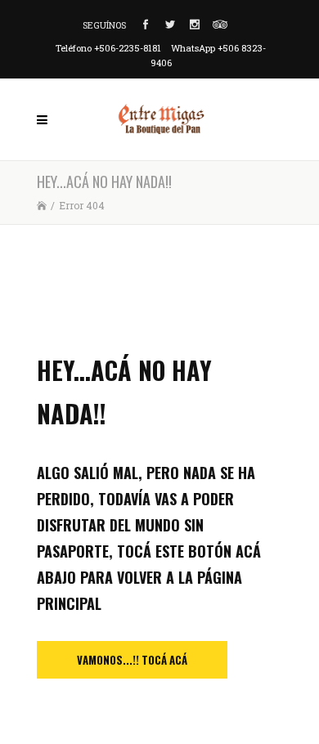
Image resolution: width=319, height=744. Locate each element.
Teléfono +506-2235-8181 (108, 48)
